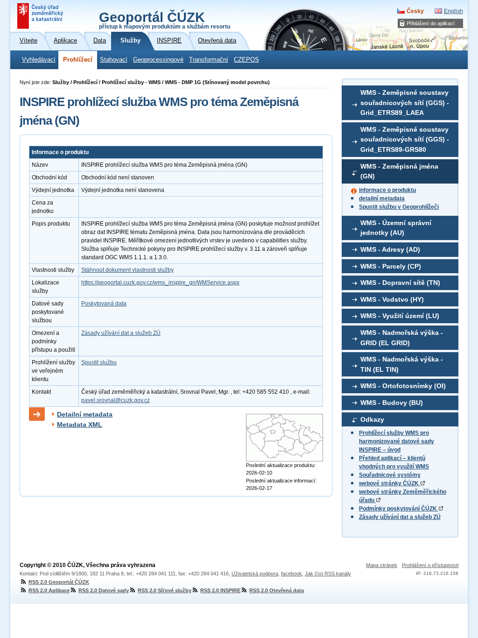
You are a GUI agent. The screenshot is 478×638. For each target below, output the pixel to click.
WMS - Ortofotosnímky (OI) (403, 386)
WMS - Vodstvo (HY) (392, 299)
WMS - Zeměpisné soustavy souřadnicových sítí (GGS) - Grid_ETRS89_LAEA (404, 102)
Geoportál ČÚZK (164, 19)
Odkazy (372, 419)
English (453, 11)
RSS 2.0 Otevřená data (276, 590)
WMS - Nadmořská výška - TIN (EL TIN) (401, 364)
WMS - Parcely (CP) (390, 266)
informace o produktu (387, 190)
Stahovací (113, 60)
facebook (291, 573)
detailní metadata (382, 198)
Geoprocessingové (158, 60)
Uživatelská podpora (255, 573)
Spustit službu (99, 362)
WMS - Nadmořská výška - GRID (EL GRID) (401, 338)
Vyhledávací (39, 60)
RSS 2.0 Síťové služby (164, 590)
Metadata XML (79, 424)
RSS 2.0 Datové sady (103, 590)
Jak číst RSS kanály (328, 573)
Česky (415, 11)
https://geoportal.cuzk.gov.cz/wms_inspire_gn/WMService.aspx (160, 282)
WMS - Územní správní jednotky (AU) (395, 228)
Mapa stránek (381, 565)
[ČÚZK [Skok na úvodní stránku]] (41, 15)
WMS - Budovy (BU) (391, 402)
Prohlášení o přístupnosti (430, 565)
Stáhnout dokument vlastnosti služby (127, 270)
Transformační (208, 60)
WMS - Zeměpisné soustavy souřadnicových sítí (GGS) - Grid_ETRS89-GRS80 (404, 139)
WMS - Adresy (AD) (390, 249)
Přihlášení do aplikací (431, 23)
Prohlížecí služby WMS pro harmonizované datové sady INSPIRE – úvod (396, 441)
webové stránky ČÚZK (389, 483)
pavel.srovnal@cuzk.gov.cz (115, 400)
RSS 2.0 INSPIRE (220, 590)
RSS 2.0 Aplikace (49, 590)
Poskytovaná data (104, 303)
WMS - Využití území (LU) (399, 315)
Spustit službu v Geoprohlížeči (399, 207)
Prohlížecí (77, 60)
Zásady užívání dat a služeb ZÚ (400, 517)
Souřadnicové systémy (390, 475)
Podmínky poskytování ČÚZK (398, 508)
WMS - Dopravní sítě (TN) (400, 282)
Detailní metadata (84, 414)
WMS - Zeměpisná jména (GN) (399, 171)
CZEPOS (246, 60)
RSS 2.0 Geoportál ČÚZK (58, 582)
